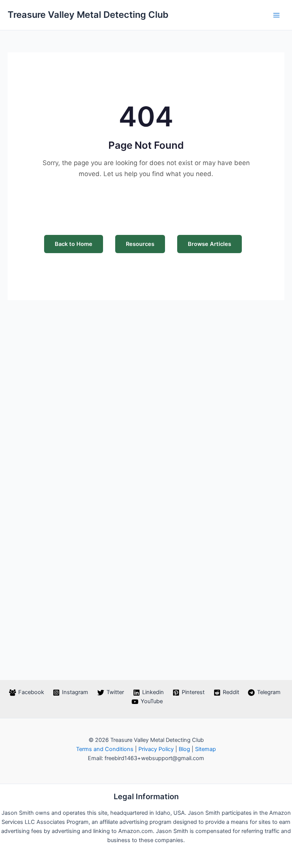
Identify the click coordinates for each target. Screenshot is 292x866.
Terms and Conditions (104, 749)
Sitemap (205, 749)
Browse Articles (209, 244)
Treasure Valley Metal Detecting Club (88, 14)
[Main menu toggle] (276, 15)
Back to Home (73, 244)
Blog (184, 749)
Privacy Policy (156, 749)
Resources (140, 244)
